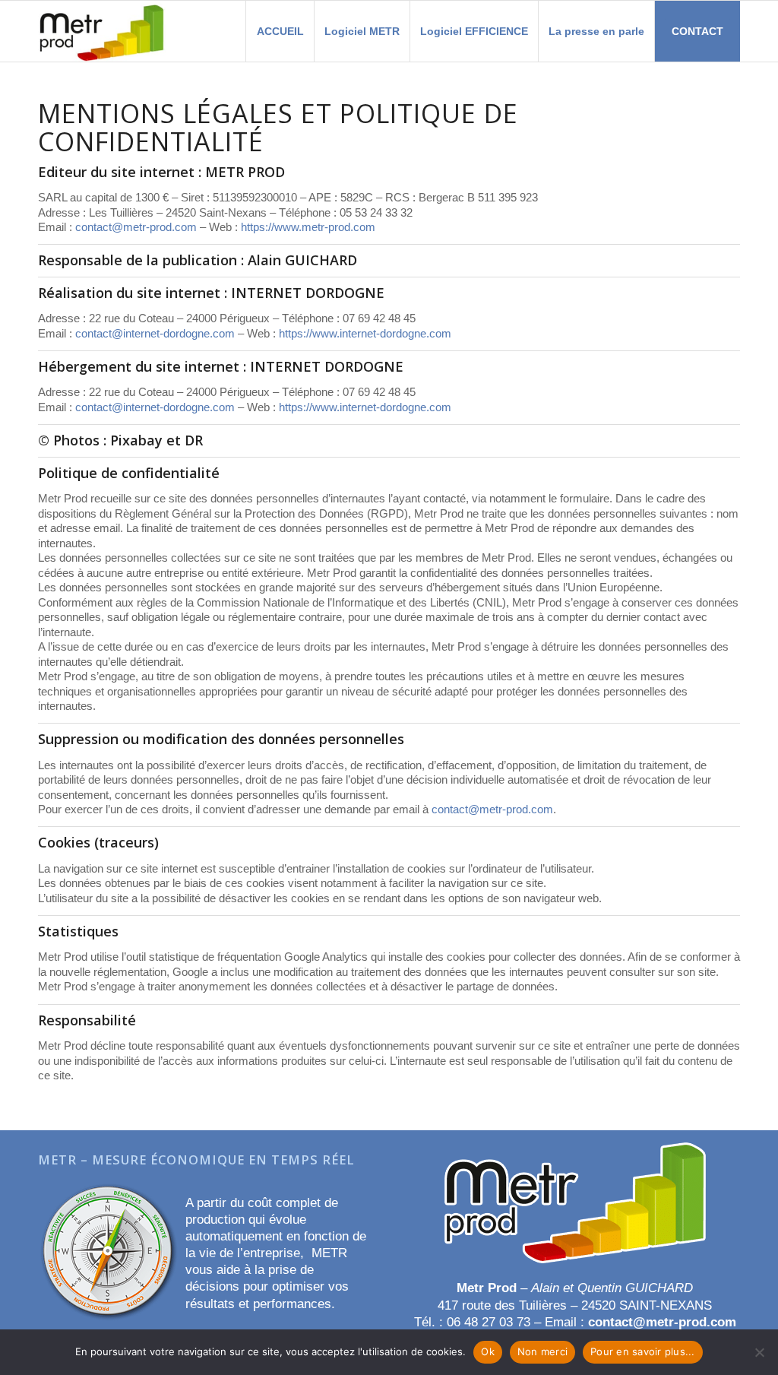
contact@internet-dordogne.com (155, 333)
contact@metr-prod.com (136, 226)
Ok (488, 1351)
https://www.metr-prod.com (308, 226)
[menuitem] (279, 31)
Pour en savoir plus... (642, 1351)
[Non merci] (759, 1352)
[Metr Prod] (102, 31)
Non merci (542, 1351)
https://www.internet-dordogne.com (365, 333)
